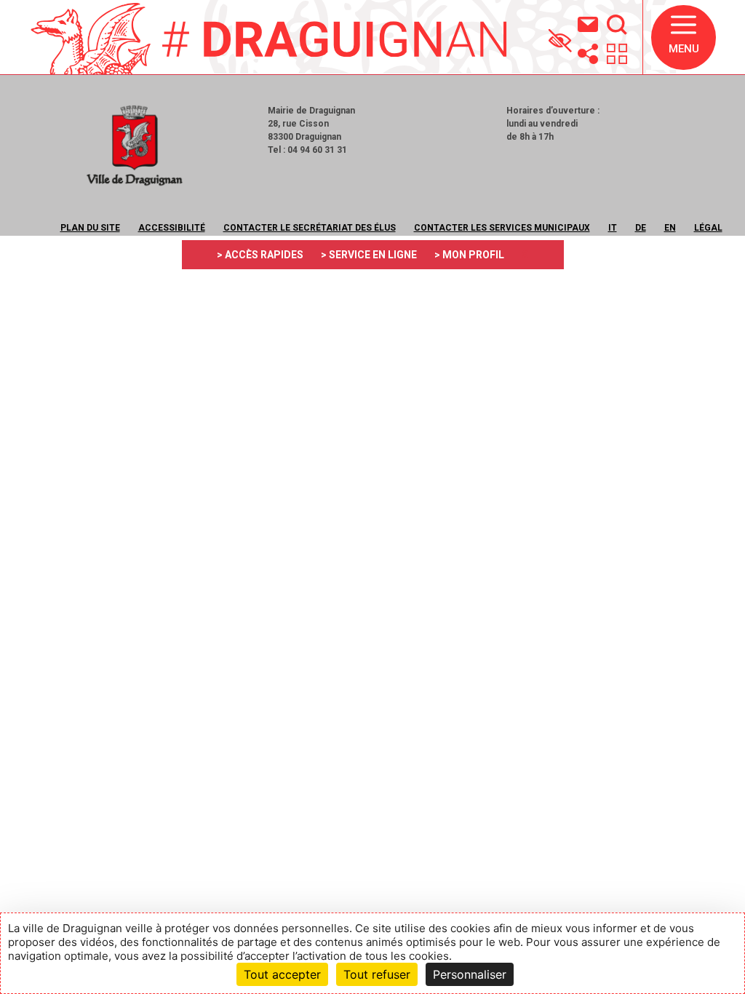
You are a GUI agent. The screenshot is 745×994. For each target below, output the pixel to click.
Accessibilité (171, 228)
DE (640, 228)
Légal (708, 228)
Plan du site (90, 228)
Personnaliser (469, 974)
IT (612, 228)
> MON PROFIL (469, 255)
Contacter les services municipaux (502, 228)
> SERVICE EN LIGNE (369, 255)
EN (670, 228)
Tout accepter (282, 974)
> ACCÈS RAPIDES (260, 255)
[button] (683, 37)
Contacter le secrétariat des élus (309, 228)
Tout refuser (376, 974)
